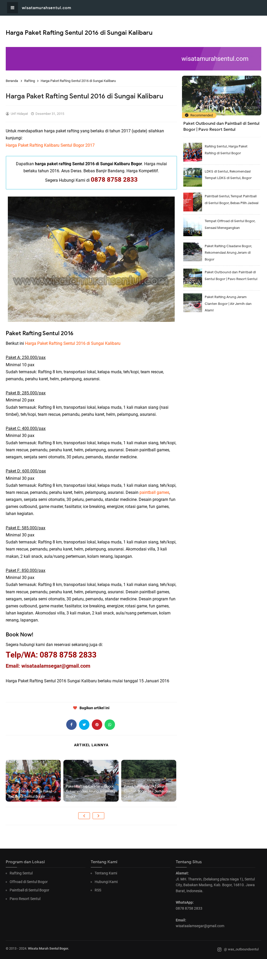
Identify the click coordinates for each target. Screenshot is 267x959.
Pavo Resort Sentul (25, 899)
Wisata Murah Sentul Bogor (48, 948)
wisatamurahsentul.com (46, 7)
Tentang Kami (106, 873)
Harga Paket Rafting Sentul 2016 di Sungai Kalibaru (72, 343)
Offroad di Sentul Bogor (29, 882)
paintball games (154, 492)
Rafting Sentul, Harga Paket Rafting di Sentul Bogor (30, 794)
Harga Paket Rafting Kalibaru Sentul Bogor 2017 (50, 145)
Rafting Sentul (21, 873)
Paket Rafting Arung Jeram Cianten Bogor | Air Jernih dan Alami (147, 791)
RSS (98, 890)
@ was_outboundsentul (241, 949)
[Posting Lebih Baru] (84, 815)
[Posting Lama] (98, 815)
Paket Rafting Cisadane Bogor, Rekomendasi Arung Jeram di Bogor (90, 791)
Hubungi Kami (106, 882)
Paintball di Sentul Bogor (29, 890)
